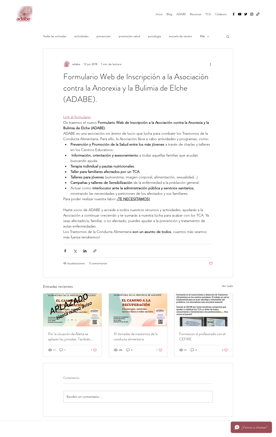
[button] (228, 36)
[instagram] (252, 14)
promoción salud (129, 36)
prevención (104, 36)
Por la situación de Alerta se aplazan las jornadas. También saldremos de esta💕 (69, 336)
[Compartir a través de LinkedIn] (85, 251)
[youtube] (240, 14)
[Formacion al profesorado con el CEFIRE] (203, 310)
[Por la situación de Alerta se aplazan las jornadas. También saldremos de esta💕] (72, 310)
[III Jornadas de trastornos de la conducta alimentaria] (138, 310)
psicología (154, 36)
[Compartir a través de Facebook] (65, 251)
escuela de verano (180, 36)
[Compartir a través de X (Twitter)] (75, 251)
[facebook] (234, 14)
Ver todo (227, 286)
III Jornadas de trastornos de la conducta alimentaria (136, 336)
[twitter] (246, 14)
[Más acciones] (210, 64)
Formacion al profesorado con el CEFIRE (202, 336)
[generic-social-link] (258, 14)
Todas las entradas (54, 36)
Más (202, 36)
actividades (81, 36)
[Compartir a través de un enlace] (95, 251)
